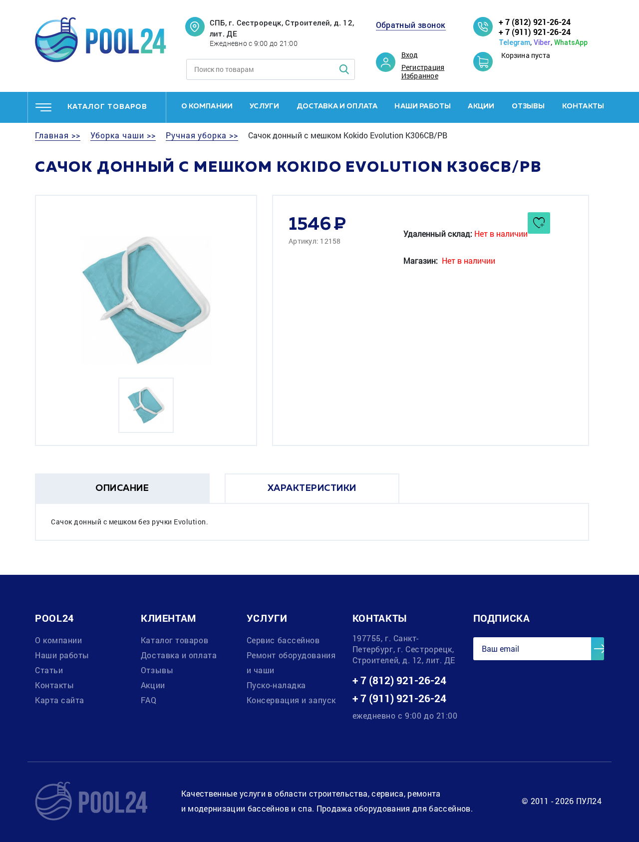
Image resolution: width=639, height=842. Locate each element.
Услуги (264, 106)
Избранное (419, 75)
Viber (542, 42)
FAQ (149, 700)
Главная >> (57, 135)
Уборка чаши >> (123, 135)
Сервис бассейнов (283, 640)
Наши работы (422, 106)
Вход (409, 54)
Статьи (49, 670)
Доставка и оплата (337, 106)
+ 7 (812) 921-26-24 (535, 21)
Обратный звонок (411, 25)
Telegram (514, 42)
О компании (207, 106)
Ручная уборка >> (202, 135)
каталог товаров (107, 106)
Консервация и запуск (291, 700)
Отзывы (528, 106)
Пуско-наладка (276, 685)
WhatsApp (571, 42)
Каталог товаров (174, 640)
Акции (481, 106)
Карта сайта (59, 700)
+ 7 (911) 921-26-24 (535, 31)
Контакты (583, 106)
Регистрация (423, 67)
